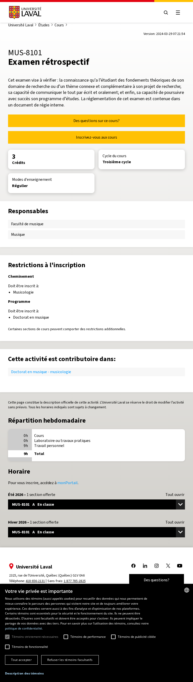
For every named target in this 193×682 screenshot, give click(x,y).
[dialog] (96, 633)
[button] (24, 673)
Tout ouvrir (174, 494)
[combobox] (186, 590)
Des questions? (156, 580)
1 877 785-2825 (75, 581)
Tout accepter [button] (21, 660)
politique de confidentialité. (24, 628)
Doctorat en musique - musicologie (41, 371)
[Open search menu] (166, 13)
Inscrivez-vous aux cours (96, 137)
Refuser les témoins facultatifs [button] (69, 660)
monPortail (67, 482)
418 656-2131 (35, 581)
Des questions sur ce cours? (96, 120)
